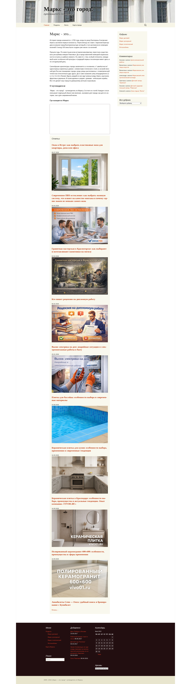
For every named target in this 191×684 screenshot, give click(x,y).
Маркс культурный (125, 41)
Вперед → (55, 610)
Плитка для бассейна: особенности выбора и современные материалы (79, 399)
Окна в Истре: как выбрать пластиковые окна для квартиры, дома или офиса (77, 146)
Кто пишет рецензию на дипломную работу (73, 299)
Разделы (57, 25)
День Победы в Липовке (78, 631)
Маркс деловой (124, 38)
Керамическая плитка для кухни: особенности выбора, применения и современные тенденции (79, 449)
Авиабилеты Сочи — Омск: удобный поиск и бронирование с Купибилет (79, 603)
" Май (99, 654)
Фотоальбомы (124, 47)
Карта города (77, 25)
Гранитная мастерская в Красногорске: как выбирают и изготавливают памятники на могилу (79, 250)
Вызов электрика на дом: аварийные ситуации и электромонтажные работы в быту (79, 348)
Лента (66, 25)
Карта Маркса (50, 647)
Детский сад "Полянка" (77, 642)
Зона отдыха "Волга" (137, 91)
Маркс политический (126, 44)
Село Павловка (75, 658)
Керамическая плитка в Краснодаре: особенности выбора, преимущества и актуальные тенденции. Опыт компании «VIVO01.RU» (79, 500)
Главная (46, 25)
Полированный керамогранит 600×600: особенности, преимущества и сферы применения (78, 553)
